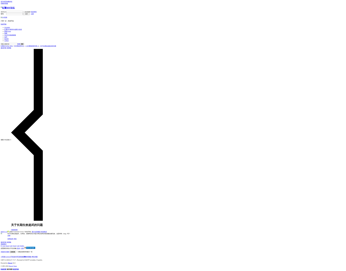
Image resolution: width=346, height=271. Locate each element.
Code (18, 246)
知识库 (6, 39)
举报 (15, 239)
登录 (18, 248)
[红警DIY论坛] (8, 8)
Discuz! (10, 263)
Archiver (7, 257)
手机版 (13, 257)
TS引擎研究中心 (19, 46)
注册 (32, 14)
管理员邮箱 (18, 257)
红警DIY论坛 (5, 46)
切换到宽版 (4, 3)
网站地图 (35, 257)
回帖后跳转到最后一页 (25, 252)
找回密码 (34, 12)
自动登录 (27, 12)
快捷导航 (3, 24)
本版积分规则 (5, 252)
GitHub (6, 40)
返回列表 (3, 48)
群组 (7, 31)
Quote (14, 246)
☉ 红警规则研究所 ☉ (32, 46)
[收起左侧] (27, 220)
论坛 (7, 27)
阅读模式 (44, 232)
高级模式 (3, 244)
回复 (8, 235)
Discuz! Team (13, 266)
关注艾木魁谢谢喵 (10, 35)
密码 (2, 14)
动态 (5, 37)
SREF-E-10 (4, 232)
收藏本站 (9, 1)
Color (3, 246)
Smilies (22, 246)
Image (7, 246)
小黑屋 (3, 257)
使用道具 (10, 239)
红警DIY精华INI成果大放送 (13, 29)
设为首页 (3, 1)
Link (11, 246)
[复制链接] (14, 230)
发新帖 (9, 48)
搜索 (5, 33)
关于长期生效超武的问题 (48, 46)
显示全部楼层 (36, 232)
